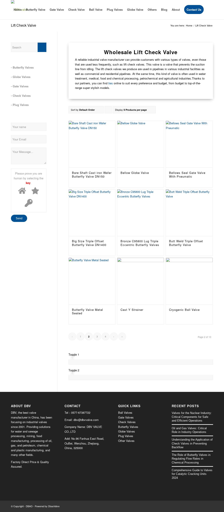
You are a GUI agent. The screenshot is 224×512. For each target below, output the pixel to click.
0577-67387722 (80, 412)
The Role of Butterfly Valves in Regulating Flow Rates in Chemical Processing (191, 458)
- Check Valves (21, 95)
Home (189, 25)
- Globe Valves (20, 77)
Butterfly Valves (128, 427)
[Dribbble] (209, 506)
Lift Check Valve (23, 25)
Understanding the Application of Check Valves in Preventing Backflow (192, 443)
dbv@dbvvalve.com (86, 420)
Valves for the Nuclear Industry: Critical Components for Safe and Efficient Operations (192, 416)
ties (110, 83)
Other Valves (126, 441)
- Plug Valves (20, 105)
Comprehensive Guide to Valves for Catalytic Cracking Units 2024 (192, 474)
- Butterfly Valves (22, 67)
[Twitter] (203, 506)
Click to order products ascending (108, 110)
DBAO (29, 506)
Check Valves (127, 422)
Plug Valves (125, 436)
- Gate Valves (19, 86)
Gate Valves (126, 417)
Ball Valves (125, 412)
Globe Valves (126, 431)
